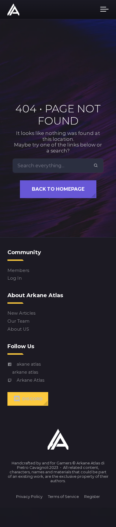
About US (18, 329)
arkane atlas (25, 372)
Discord (32, 399)
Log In (14, 278)
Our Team (18, 321)
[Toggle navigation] (104, 9)
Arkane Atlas (30, 380)
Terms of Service (63, 496)
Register (92, 496)
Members (18, 270)
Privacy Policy (29, 496)
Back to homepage (58, 189)
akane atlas (29, 364)
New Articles (21, 313)
